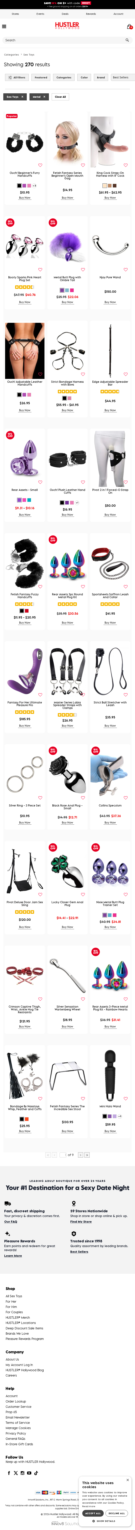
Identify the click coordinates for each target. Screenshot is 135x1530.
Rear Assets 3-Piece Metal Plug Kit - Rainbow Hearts (110, 1008)
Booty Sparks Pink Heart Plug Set (24, 279)
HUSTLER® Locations (21, 1323)
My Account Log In (19, 1365)
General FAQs (15, 1439)
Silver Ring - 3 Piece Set (25, 805)
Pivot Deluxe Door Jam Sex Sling (25, 903)
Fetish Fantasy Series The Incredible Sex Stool (67, 1108)
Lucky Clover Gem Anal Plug (67, 903)
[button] (4, 26)
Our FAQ (10, 1221)
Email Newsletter (18, 1417)
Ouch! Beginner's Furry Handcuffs (25, 174)
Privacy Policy (16, 1433)
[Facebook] (9, 1472)
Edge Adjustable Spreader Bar (110, 383)
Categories (11, 54)
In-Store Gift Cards (19, 1444)
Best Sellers (79, 1251)
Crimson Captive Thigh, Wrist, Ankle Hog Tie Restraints (25, 1009)
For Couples (14, 1312)
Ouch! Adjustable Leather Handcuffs (24, 383)
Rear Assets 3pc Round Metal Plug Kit (67, 596)
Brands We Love (17, 1333)
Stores (15, 13)
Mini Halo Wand (110, 1106)
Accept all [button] (93, 1513)
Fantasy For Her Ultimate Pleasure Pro (25, 704)
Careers (11, 1375)
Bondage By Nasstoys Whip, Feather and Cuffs (24, 1108)
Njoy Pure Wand (110, 277)
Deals (65, 13)
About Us (12, 1359)
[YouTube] (29, 1472)
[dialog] (105, 1501)
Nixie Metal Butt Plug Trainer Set (110, 903)
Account (118, 13)
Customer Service (18, 1407)
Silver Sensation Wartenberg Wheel (67, 1008)
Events (40, 13)
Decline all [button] (117, 1513)
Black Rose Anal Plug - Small (67, 807)
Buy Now (24, 197)
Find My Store (81, 1221)
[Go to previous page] (54, 1155)
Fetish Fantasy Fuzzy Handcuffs (25, 596)
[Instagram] (22, 1472)
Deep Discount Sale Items (24, 1328)
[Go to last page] (87, 1155)
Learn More (13, 1255)
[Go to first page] (48, 1155)
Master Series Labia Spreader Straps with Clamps (67, 705)
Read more (88, 1506)
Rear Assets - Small (25, 490)
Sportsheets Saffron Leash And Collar (110, 596)
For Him (11, 1307)
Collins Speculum (110, 805)
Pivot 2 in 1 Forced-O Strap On (110, 491)
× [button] (127, 1480)
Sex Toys (28, 54)
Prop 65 (11, 1412)
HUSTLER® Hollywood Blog (25, 1370)
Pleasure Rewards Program (25, 1339)
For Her (11, 1301)
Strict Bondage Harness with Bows (67, 383)
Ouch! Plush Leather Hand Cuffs (67, 491)
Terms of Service (18, 1423)
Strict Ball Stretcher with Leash (110, 704)
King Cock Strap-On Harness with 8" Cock (110, 174)
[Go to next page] (80, 1155)
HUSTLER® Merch (18, 1317)
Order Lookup (16, 1401)
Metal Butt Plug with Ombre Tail (67, 279)
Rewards (91, 13)
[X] (15, 1472)
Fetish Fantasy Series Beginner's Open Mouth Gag (67, 175)
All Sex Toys (14, 1296)
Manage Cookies (18, 1428)
